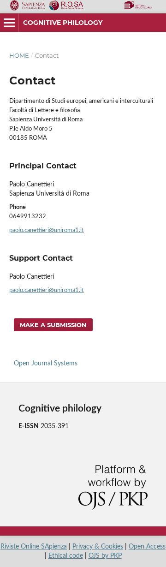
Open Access (147, 546)
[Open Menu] (9, 22)
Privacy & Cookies (97, 546)
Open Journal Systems (45, 363)
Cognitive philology (62, 22)
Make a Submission (53, 324)
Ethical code (65, 556)
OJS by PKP (105, 556)
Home (19, 55)
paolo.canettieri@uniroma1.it (46, 230)
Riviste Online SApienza (33, 546)
